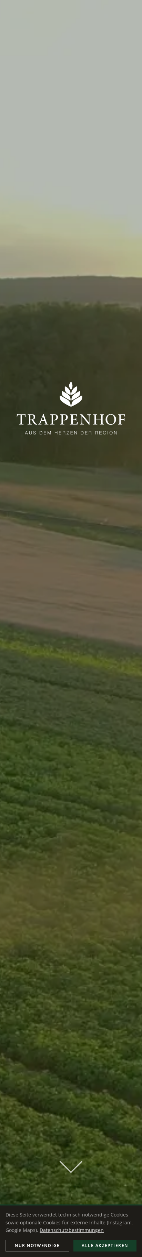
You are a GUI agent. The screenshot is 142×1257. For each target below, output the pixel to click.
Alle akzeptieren (105, 1245)
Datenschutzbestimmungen (72, 1230)
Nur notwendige (37, 1245)
